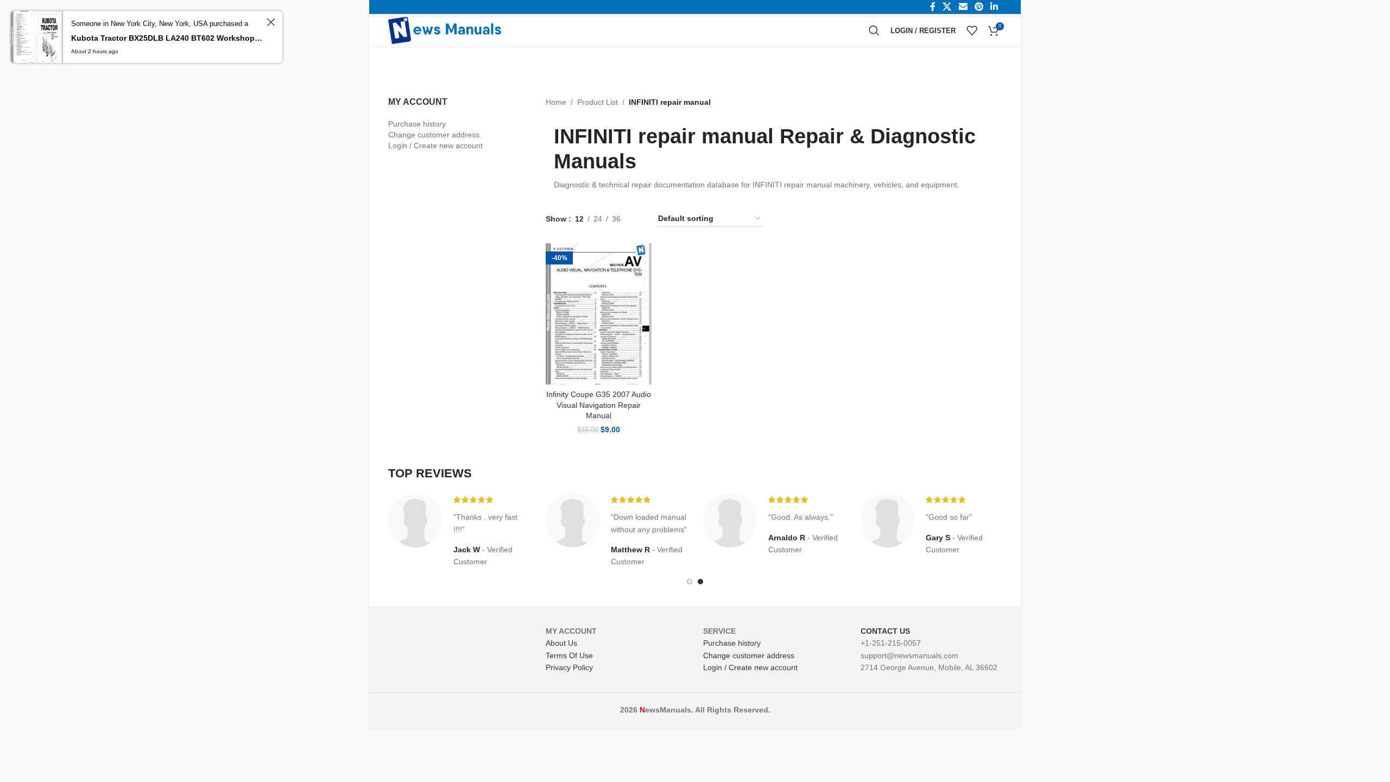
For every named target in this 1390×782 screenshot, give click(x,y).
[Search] (874, 30)
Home (556, 102)
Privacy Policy (569, 667)
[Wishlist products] (972, 30)
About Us (561, 643)
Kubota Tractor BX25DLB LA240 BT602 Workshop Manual (167, 38)
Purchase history (417, 123)
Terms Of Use (569, 655)
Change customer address (433, 134)
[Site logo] (444, 30)
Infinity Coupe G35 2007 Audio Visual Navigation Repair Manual (598, 405)
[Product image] (599, 313)
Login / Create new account (435, 145)
